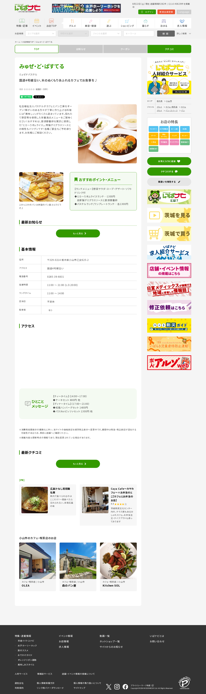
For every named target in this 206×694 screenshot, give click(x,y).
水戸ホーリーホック (27, 645)
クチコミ (169, 49)
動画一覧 (105, 635)
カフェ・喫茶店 (171, 106)
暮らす (145, 25)
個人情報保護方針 (46, 682)
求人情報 (182, 25)
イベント (36, 25)
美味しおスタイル (26, 664)
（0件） (45, 89)
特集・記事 (22, 25)
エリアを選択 (34, 33)
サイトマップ (79, 687)
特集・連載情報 (23, 635)
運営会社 (19, 682)
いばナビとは (157, 635)
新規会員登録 (166, 11)
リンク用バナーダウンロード (50, 687)
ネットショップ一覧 (110, 641)
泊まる (163, 25)
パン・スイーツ (172, 110)
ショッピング (127, 25)
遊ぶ (108, 25)
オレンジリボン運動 (27, 659)
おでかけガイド (25, 655)
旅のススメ (23, 650)
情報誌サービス (44, 673)
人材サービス (21, 673)
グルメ (72, 25)
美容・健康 (90, 25)
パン (183, 110)
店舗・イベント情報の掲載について (78, 673)
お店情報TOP (28, 42)
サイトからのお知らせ (111, 646)
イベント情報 (66, 635)
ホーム (17, 42)
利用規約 (19, 687)
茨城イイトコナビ (26, 640)
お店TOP (51, 25)
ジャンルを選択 (100, 33)
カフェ (183, 106)
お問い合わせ (157, 641)
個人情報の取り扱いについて (87, 682)
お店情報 (64, 641)
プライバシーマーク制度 (141, 685)
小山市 (169, 101)
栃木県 (160, 101)
